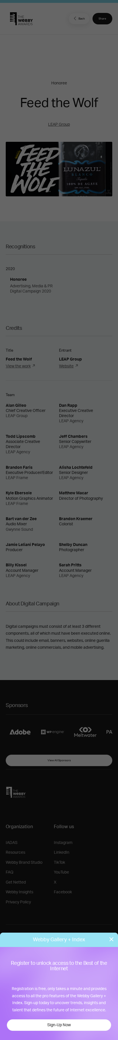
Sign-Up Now (59, 1025)
